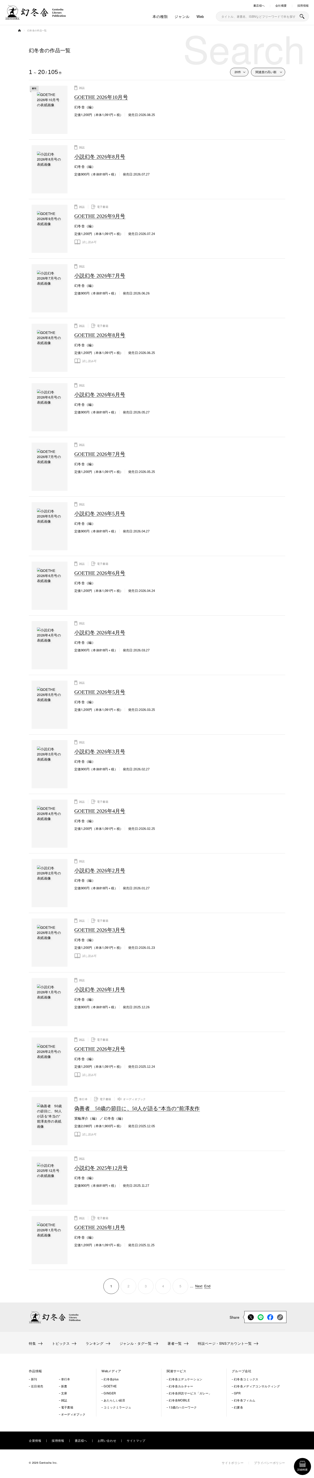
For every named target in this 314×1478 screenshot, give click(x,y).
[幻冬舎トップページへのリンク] (35, 16)
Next (198, 1286)
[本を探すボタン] (302, 16)
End (207, 1286)
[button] (57, 1371)
